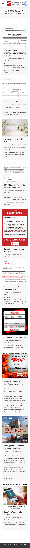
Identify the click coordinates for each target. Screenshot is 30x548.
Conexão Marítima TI (15, 14)
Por (18, 58)
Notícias (9, 58)
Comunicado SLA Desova (13, 102)
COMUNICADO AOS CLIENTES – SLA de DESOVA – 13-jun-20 (15, 53)
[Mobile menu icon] (3, 3)
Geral (5, 58)
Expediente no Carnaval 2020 (15, 338)
